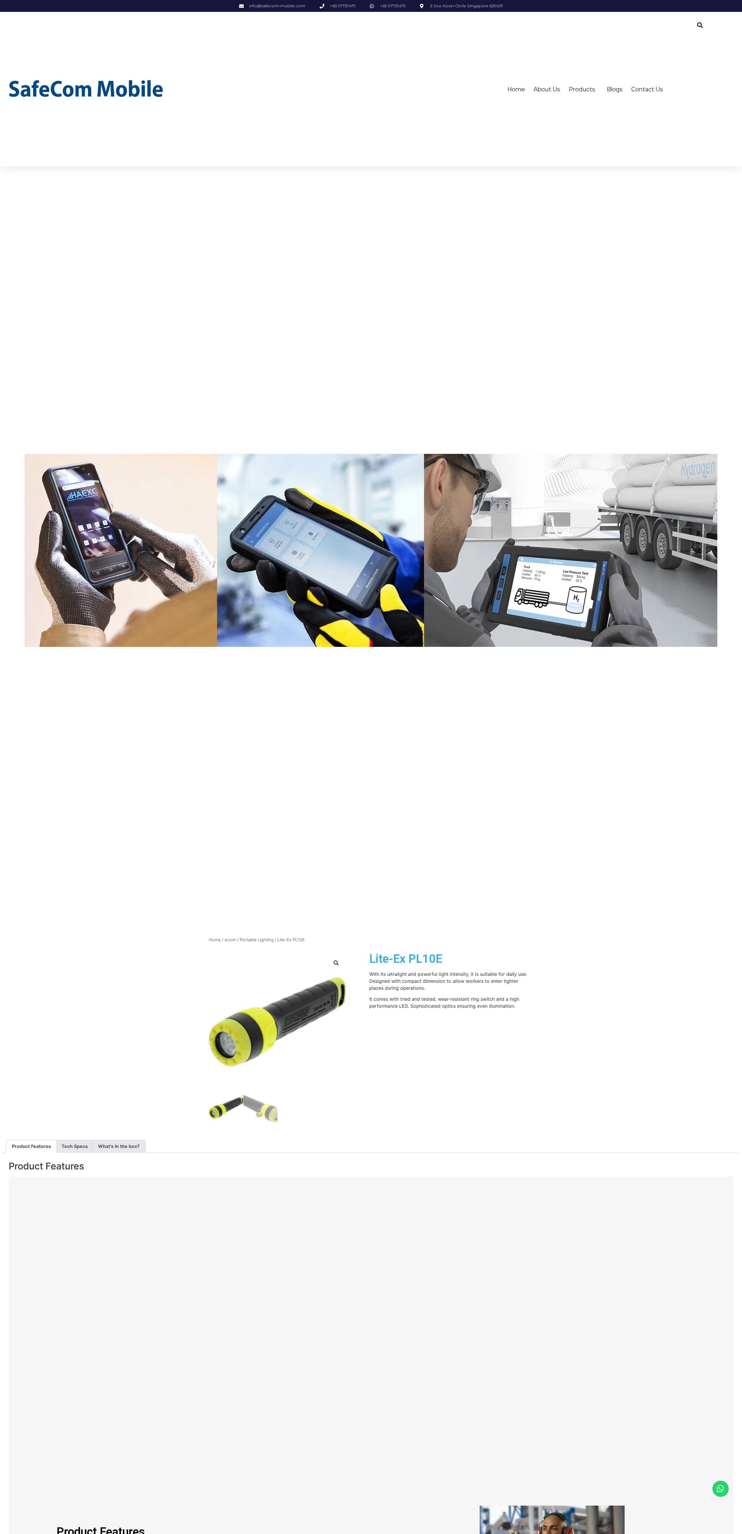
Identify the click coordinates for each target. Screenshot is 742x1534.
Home (516, 89)
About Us (547, 89)
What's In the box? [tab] (119, 1146)
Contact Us (647, 89)
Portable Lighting (257, 939)
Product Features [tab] (31, 1146)
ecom (230, 939)
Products (582, 89)
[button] (336, 963)
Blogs (615, 89)
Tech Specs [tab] (74, 1146)
